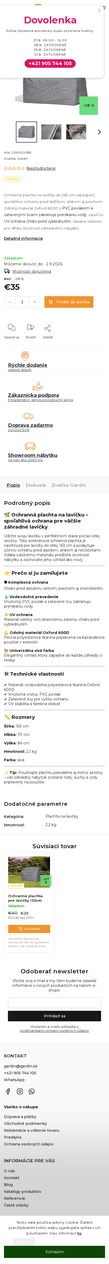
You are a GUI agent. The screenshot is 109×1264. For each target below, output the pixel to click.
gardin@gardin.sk (21, 1066)
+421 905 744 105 (20, 1073)
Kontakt (11, 1177)
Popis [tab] (13, 485)
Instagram (20, 1091)
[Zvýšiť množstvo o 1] (34, 302)
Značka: (16, 158)
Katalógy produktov (22, 1191)
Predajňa (12, 1137)
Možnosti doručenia (31, 271)
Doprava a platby (20, 1116)
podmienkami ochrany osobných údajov (54, 1031)
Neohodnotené (41, 168)
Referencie (14, 1198)
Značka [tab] (68, 485)
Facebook (8, 1091)
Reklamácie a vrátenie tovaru (31, 1130)
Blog (8, 1184)
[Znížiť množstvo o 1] (10, 302)
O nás (9, 1171)
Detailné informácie (23, 238)
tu (79, 1233)
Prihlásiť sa (54, 1016)
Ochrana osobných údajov (29, 1144)
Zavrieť (91, 344)
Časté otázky (16, 1205)
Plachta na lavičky (62, 816)
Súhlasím (55, 1251)
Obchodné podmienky (25, 1123)
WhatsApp (14, 1079)
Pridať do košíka (73, 302)
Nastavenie (24, 1242)
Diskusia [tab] (36, 485)
